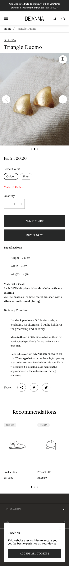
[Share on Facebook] (34, 387)
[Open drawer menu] (6, 18)
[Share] (21, 387)
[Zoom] (63, 59)
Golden (11, 176)
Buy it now (34, 235)
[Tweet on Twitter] (46, 387)
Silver (26, 176)
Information (12, 509)
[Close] (60, 528)
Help (7, 521)
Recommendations (35, 412)
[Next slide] (63, 99)
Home (8, 28)
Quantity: (9, 195)
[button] (31, 149)
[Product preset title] (18, 445)
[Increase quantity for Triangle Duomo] (21, 204)
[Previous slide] (6, 99)
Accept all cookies (34, 553)
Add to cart (34, 221)
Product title (10, 472)
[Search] (54, 18)
